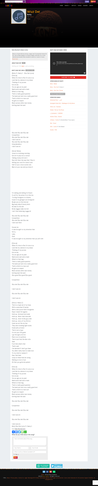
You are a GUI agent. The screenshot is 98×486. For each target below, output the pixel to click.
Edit (24, 63)
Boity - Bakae (53, 84)
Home (61, 5)
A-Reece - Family (54, 120)
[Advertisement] (49, 36)
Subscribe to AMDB (67, 77)
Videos (91, 5)
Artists (74, 5)
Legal (25, 478)
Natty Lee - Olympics (55, 106)
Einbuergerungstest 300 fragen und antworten (51, 478)
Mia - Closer (53, 123)
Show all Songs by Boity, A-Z (57, 94)
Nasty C (32, 17)
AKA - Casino (53, 126)
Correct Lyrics (30, 70)
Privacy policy (14, 478)
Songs (80, 5)
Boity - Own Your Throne (56, 90)
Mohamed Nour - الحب (56, 100)
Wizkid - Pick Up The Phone (57, 110)
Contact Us (21, 478)
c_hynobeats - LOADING (56, 113)
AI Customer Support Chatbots (85, 478)
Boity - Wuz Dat (54, 87)
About (8, 478)
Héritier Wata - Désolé (56, 116)
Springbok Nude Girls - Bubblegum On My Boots (62, 103)
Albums (85, 5)
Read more (15, 59)
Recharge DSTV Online (33, 478)
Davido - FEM (53, 130)
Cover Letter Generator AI (70, 478)
